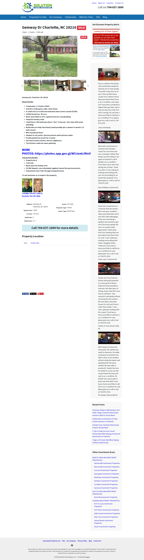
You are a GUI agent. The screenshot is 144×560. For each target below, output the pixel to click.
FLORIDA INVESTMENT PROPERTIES (106, 501)
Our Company (55, 17)
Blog (105, 17)
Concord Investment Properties (105, 470)
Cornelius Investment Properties (106, 484)
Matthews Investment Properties (106, 477)
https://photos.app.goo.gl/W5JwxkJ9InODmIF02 (68, 153)
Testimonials (70, 17)
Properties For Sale (37, 17)
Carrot (88, 557)
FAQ (98, 17)
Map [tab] (25, 243)
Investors (110, 3)
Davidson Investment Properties (106, 481)
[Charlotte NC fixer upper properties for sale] (106, 43)
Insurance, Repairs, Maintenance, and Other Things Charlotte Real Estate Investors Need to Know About (105, 413)
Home (94, 3)
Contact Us (119, 3)
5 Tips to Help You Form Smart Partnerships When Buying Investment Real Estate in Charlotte (106, 434)
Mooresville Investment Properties (107, 467)
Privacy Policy (82, 541)
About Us (101, 3)
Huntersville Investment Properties (107, 463)
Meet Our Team (86, 17)
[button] (22, 86)
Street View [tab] (35, 243)
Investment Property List (51, 541)
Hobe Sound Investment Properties (107, 513)
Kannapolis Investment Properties (106, 474)
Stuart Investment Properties (105, 526)
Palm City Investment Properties (106, 517)
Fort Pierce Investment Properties (106, 510)
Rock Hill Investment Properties (105, 497)
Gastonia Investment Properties (106, 488)
